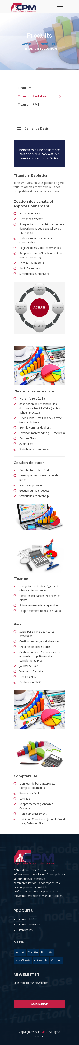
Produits (47, 44)
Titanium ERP (28, 88)
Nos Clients (22, 960)
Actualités (41, 960)
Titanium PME (29, 104)
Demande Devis (36, 128)
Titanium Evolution (32, 96)
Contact (56, 960)
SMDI (44, 1032)
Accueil (28, 44)
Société (33, 952)
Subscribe (39, 1004)
